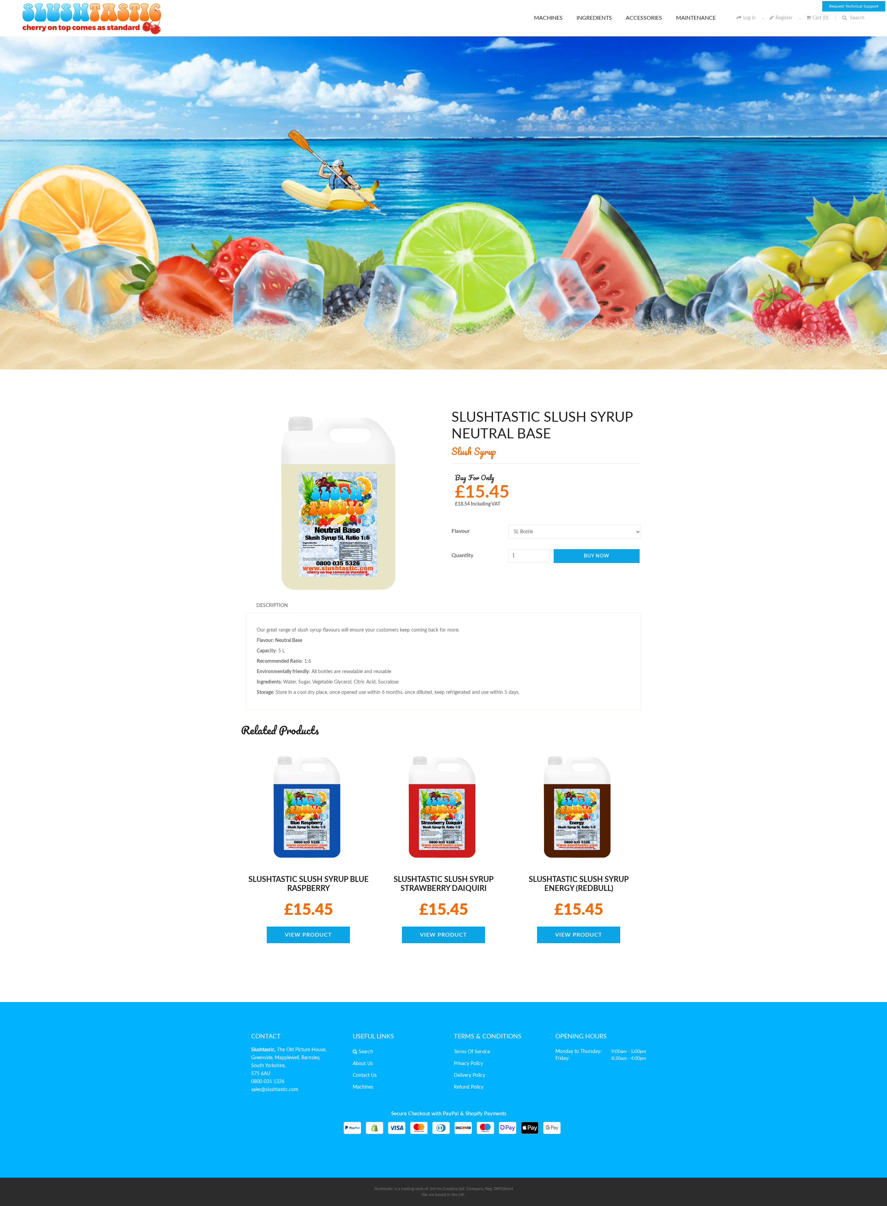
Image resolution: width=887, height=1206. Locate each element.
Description (272, 605)
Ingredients (594, 18)
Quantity (462, 555)
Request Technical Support (853, 6)
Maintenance (696, 18)
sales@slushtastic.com (274, 1089)
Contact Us (365, 1075)
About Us (363, 1063)
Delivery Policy (469, 1075)
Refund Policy (468, 1087)
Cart (820, 18)
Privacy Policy (468, 1063)
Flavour (460, 531)
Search (856, 18)
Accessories (644, 18)
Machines (548, 18)
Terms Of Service (472, 1051)
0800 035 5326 (267, 1081)
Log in (749, 18)
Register (783, 18)
